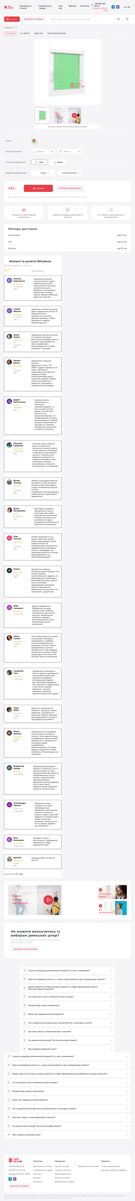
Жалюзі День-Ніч (63, 1174)
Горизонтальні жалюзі (88, 1166)
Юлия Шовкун (17, 732)
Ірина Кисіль (16, 336)
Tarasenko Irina (18, 672)
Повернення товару (45, 7)
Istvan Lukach (17, 637)
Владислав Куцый (18, 767)
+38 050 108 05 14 (16, 1166)
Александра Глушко (19, 804)
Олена (16, 569)
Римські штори (62, 1178)
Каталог (14, 19)
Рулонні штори (62, 1166)
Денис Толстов (17, 481)
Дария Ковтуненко (19, 401)
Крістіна (17, 858)
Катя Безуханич (18, 839)
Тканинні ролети (63, 1170)
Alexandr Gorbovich (18, 444)
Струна (43, 173)
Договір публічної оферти (114, 1170)
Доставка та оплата (25, 7)
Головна (8, 28)
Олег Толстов (17, 537)
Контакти (84, 6)
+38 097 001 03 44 (99, 5)
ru (128, 7)
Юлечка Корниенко (19, 280)
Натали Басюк (16, 362)
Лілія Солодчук (18, 607)
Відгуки (72, 6)
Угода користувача (110, 1166)
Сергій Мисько (17, 310)
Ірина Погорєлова (19, 509)
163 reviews (37, 271)
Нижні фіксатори (69, 173)
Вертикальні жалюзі (64, 1181)
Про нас (61, 7)
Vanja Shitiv (16, 709)
